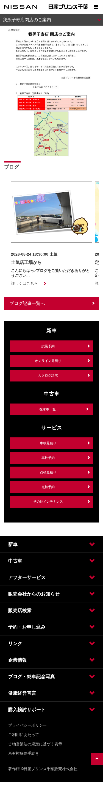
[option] (51, 234)
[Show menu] (96, 7)
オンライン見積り (48, 361)
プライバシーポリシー (27, 725)
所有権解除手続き (23, 753)
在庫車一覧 (47, 409)
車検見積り (48, 443)
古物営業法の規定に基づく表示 (35, 744)
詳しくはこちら (24, 283)
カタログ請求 (48, 375)
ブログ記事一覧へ (27, 303)
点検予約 (48, 487)
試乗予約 (48, 346)
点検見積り (48, 472)
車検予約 (48, 458)
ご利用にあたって (23, 734)
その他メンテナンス (48, 502)
